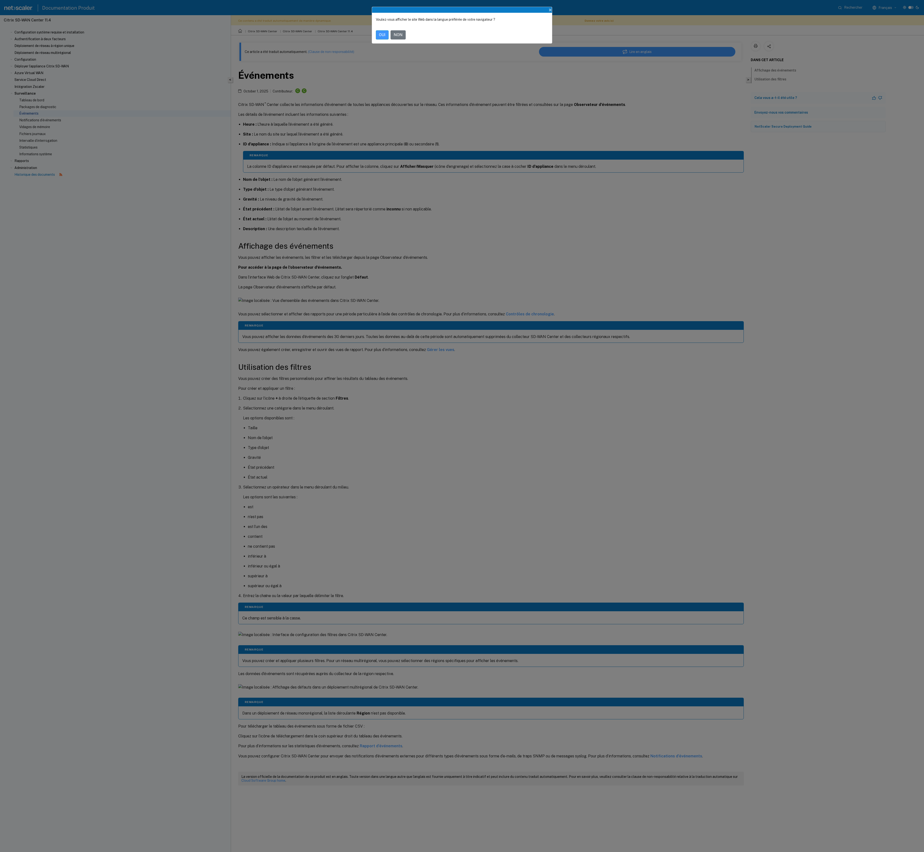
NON (398, 35)
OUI (382, 35)
